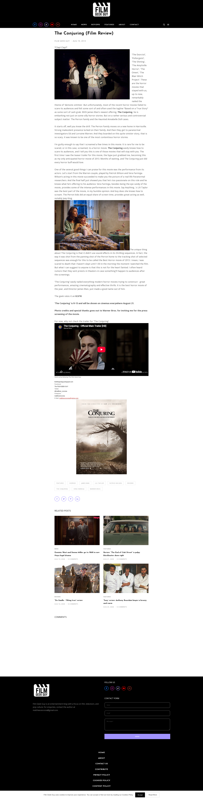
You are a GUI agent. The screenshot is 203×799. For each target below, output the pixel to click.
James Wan (85, 483)
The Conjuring (62, 489)
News (57, 549)
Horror (72, 483)
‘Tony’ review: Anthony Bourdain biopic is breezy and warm (125, 601)
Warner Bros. (95, 489)
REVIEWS (130, 483)
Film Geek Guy (62, 41)
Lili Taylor (99, 483)
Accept (140, 795)
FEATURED (60, 483)
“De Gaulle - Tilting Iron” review (69, 600)
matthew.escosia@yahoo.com (68, 398)
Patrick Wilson (115, 483)
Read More (153, 795)
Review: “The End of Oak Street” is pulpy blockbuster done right (121, 554)
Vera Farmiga (79, 489)
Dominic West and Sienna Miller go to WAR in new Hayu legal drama (77, 554)
